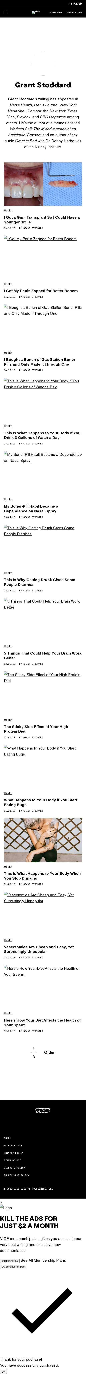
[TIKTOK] (47, 1124)
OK (3, 1371)
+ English (75, 3)
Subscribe (55, 12)
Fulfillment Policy (16, 1175)
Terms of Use (12, 1160)
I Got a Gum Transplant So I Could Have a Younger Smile (42, 219)
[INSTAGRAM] (39, 1124)
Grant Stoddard (33, 228)
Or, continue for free (13, 1266)
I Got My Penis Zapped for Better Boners (41, 291)
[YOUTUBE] (55, 1124)
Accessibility (13, 1145)
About (7, 1138)
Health (8, 210)
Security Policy (14, 1168)
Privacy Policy (14, 1153)
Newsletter (74, 12)
